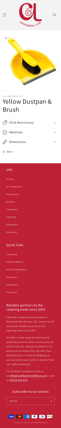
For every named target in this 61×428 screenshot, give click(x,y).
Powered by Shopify (40, 422)
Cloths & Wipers (14, 261)
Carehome (12, 209)
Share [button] (10, 151)
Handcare (11, 232)
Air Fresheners (14, 186)
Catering (11, 216)
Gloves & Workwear (16, 269)
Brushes (10, 201)
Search (10, 178)
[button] (4, 15)
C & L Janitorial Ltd (26, 422)
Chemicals (12, 254)
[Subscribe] (51, 401)
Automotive (12, 194)
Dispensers (12, 224)
